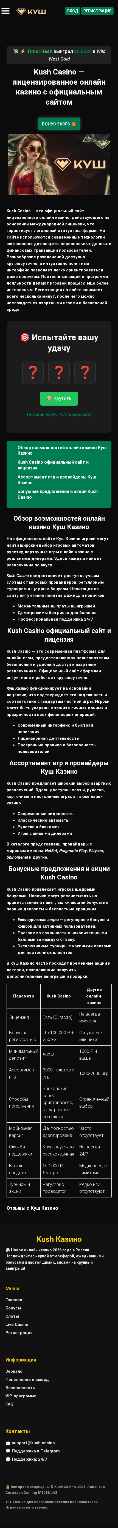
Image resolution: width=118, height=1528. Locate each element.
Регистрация (97, 11)
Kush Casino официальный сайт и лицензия (53, 465)
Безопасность (20, 1387)
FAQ (9, 1404)
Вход (72, 11)
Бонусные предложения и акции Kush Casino (58, 494)
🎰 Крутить (59, 398)
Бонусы (13, 1308)
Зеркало (14, 1371)
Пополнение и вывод (27, 1379)
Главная (13, 1299)
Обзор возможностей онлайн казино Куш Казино (62, 450)
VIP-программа (20, 1396)
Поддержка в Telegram (36, 1451)
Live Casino (16, 1324)
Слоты (12, 1316)
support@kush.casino (33, 1442)
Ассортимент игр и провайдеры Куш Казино (57, 479)
